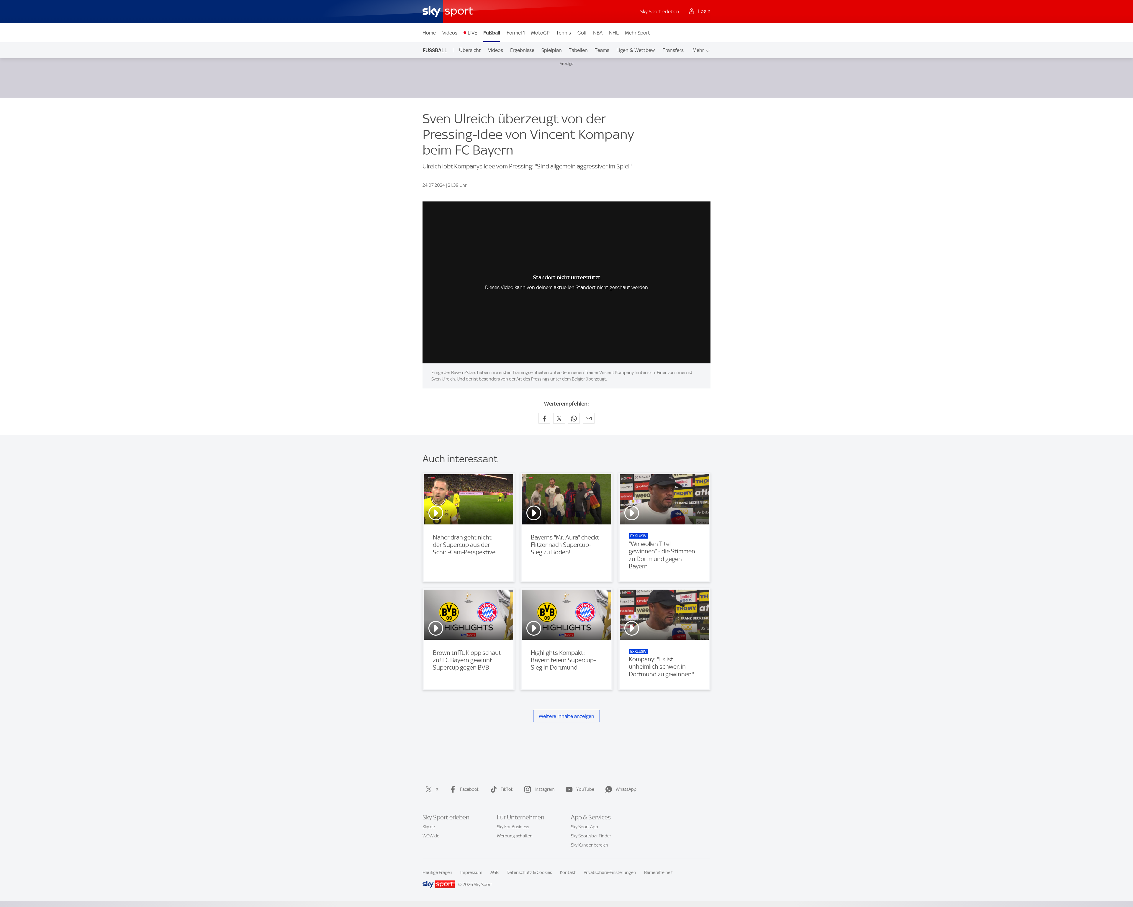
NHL (614, 33)
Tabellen (578, 50)
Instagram (545, 789)
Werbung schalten (515, 836)
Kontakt (568, 872)
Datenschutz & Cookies (529, 872)
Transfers (673, 50)
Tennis (563, 33)
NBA (597, 33)
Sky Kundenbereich (589, 845)
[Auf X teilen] (559, 418)
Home (429, 33)
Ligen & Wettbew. (636, 50)
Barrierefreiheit (658, 872)
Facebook (469, 789)
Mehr (698, 50)
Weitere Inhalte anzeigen (566, 716)
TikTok (507, 789)
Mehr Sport (637, 33)
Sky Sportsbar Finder (591, 836)
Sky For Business (513, 826)
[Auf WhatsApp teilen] (574, 418)
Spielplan (551, 50)
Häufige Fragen (437, 872)
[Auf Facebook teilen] (544, 418)
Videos (449, 33)
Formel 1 (516, 33)
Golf (582, 33)
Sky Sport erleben (659, 11)
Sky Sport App (584, 826)
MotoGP (540, 33)
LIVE (472, 33)
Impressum (471, 872)
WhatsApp (626, 789)
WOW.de (431, 836)
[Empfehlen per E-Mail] (589, 418)
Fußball (491, 33)
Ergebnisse (522, 50)
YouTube (585, 789)
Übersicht (470, 50)
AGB (494, 872)
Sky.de (429, 826)
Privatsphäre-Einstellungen (610, 872)
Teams (602, 50)
